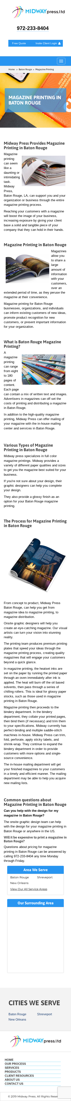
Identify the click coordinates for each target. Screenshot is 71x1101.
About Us (12, 1079)
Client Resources (19, 1075)
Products (13, 1071)
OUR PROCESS (15, 1063)
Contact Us (14, 1083)
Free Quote (19, 43)
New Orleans (19, 883)
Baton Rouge (19, 877)
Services (12, 1067)
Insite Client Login (46, 43)
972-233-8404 (33, 28)
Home (12, 69)
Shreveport (45, 877)
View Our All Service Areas (28, 889)
